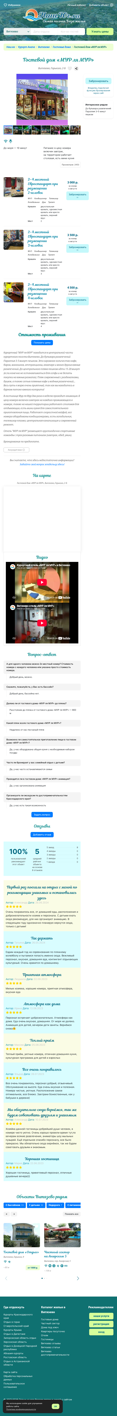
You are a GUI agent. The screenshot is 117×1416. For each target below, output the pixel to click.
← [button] (7, 1214)
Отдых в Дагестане (14, 1333)
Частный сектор (50, 1323)
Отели (44, 1335)
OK (55, 1406)
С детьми (36, 1205)
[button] (78, 99)
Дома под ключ (49, 1327)
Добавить (99, 5)
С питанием (75, 1205)
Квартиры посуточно (53, 1331)
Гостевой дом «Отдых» (21, 1252)
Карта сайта (10, 1372)
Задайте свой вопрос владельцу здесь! (42, 464)
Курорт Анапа (26, 47)
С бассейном (15, 1205)
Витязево (44, 47)
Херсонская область (15, 1341)
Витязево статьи (50, 1347)
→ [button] (14, 1214)
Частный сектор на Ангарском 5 (57, 1254)
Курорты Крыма (13, 1329)
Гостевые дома (62, 47)
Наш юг (10, 47)
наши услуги (101, 1316)
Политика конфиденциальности (21, 1409)
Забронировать (77, 194)
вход (101, 1332)
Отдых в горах (12, 1321)
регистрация (101, 1324)
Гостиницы (47, 1339)
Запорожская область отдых (20, 1337)
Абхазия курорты (13, 1353)
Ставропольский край (16, 1325)
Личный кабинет (76, 5)
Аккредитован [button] (15, 450)
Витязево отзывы (51, 1343)
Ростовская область (15, 1357)
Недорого (55, 1205)
